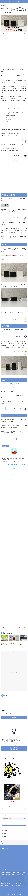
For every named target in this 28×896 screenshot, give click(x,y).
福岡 (3, 885)
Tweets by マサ (4, 753)
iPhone (3, 876)
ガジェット (3, 5)
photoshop (18, 876)
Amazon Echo (8, 872)
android (14, 872)
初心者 (7, 883)
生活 (5, 833)
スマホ (5, 830)
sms (23, 876)
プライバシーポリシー (10, 892)
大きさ (7, 117)
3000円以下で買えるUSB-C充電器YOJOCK (14, 113)
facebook (24, 872)
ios (22, 874)
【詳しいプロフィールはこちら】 (14, 745)
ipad (25, 874)
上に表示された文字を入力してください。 (11, 713)
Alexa (3, 872)
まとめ (7, 123)
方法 (18, 883)
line (7, 876)
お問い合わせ (19, 892)
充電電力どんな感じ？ (11, 115)
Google (13, 874)
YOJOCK (12, 133)
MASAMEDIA (14, 2)
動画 (10, 883)
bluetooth (18, 872)
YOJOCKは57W (5, 388)
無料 (24, 883)
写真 (3, 883)
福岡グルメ (7, 885)
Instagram (18, 874)
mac (10, 876)
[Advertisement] (14, 52)
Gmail (3, 874)
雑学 (5, 836)
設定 (16, 885)
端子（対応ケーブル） (11, 119)
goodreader (8, 874)
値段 (7, 121)
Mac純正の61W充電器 (6, 384)
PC (4, 827)
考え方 (12, 885)
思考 (14, 883)
